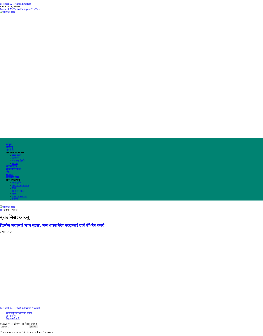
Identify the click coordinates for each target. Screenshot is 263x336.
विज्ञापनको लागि (13, 318)
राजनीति (10, 149)
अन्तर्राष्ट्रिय (11, 166)
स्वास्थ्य (9, 174)
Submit (33, 327)
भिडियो (15, 199)
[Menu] (1, 205)
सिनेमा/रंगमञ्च (18, 191)
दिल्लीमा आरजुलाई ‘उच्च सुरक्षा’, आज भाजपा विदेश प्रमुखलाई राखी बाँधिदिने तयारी (52, 225)
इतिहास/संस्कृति (13, 169)
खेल (8, 171)
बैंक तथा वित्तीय (19, 160)
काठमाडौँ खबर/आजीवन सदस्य (19, 313)
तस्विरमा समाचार (19, 196)
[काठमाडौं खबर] (7, 12)
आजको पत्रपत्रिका (20, 185)
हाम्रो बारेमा (11, 316)
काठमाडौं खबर (12, 177)
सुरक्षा (14, 193)
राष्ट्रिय (9, 147)
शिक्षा (14, 188)
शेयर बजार (16, 155)
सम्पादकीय (16, 182)
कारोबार (15, 158)
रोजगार (15, 163)
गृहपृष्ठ (9, 144)
